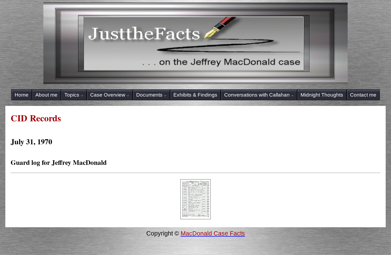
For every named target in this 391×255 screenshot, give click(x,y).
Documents (149, 95)
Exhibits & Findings (195, 95)
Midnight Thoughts (322, 95)
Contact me (363, 95)
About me (46, 95)
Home (21, 95)
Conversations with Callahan (257, 95)
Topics (71, 95)
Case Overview (107, 95)
